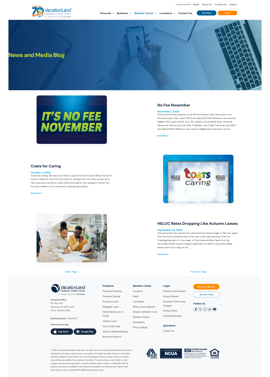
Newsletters (139, 322)
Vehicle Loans (110, 321)
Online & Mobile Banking (115, 331)
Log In (227, 13)
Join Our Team (206, 294)
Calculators (138, 301)
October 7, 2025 (41, 172)
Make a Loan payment (144, 307)
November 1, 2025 (168, 111)
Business (122, 13)
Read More (162, 135)
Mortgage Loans (111, 307)
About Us (207, 4)
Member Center (144, 13)
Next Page (73, 271)
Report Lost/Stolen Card (145, 312)
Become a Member (206, 287)
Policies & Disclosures (174, 291)
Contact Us (221, 4)
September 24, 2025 (170, 230)
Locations (166, 13)
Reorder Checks (141, 317)
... (231, 129)
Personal (105, 13)
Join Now (206, 13)
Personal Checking (112, 291)
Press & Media (140, 327)
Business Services (112, 336)
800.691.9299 (64, 310)
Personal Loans (110, 301)
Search (233, 4)
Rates (196, 4)
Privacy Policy (170, 311)
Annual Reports (171, 296)
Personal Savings (111, 296)
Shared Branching (172, 316)
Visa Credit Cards (111, 326)
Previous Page (197, 271)
